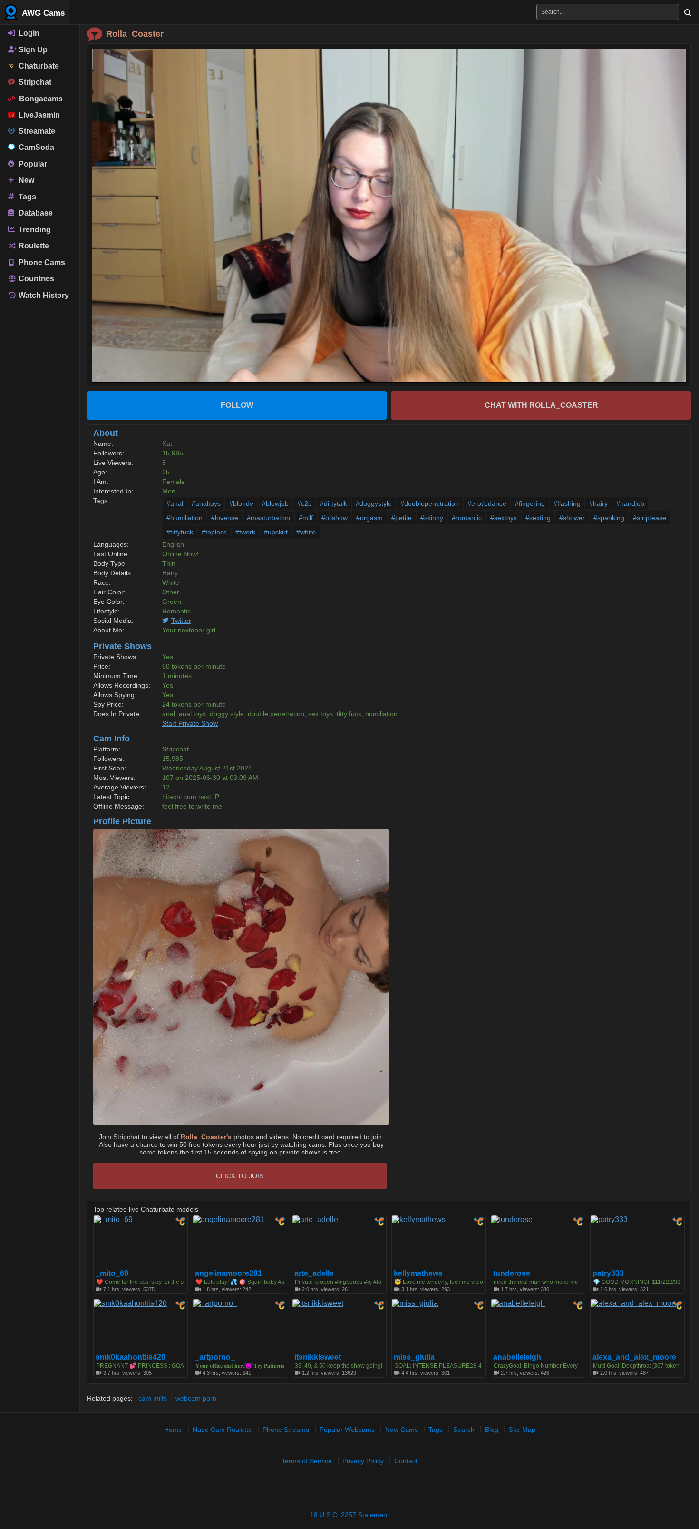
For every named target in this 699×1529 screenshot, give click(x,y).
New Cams (401, 1429)
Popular (32, 163)
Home (173, 1429)
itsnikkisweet (317, 1357)
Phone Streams (285, 1429)
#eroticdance (486, 503)
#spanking (608, 518)
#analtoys (206, 503)
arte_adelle (314, 1273)
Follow (237, 405)
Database (35, 213)
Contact (405, 1461)
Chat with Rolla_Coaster (541, 405)
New (25, 180)
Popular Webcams (347, 1429)
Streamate (35, 131)
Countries (35, 279)
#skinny (431, 518)
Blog (491, 1429)
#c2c (304, 503)
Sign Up (32, 49)
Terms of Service (307, 1461)
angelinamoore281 (228, 1273)
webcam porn (195, 1398)
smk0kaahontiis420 (130, 1357)
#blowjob (275, 503)
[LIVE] (389, 216)
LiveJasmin (37, 115)
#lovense (224, 518)
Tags (26, 196)
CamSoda (34, 147)
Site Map (522, 1429)
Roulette (33, 246)
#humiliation (184, 518)
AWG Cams (42, 13)
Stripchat (33, 82)
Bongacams (39, 99)
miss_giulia (414, 1357)
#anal (174, 503)
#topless (214, 532)
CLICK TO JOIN (240, 1176)
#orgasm (369, 518)
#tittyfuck (179, 532)
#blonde (241, 503)
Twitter (181, 620)
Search (464, 1429)
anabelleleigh (517, 1357)
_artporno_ (215, 1357)
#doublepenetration (429, 503)
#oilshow (334, 518)
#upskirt (276, 532)
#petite (401, 518)
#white (306, 532)
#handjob (630, 503)
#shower (572, 518)
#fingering (530, 503)
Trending (34, 229)
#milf (306, 518)
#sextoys (503, 518)
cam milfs (152, 1398)
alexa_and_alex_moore (634, 1357)
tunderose (511, 1273)
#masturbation (268, 518)
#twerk (245, 532)
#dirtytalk (333, 503)
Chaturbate (37, 66)
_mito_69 (112, 1273)
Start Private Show (190, 723)
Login (28, 33)
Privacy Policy (363, 1461)
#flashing (567, 503)
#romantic (467, 518)
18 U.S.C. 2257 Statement (349, 1515)
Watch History (43, 295)
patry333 (608, 1273)
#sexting (538, 518)
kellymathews (418, 1273)
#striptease (649, 518)
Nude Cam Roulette (222, 1429)
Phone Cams (41, 262)
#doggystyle (374, 503)
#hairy (598, 503)
